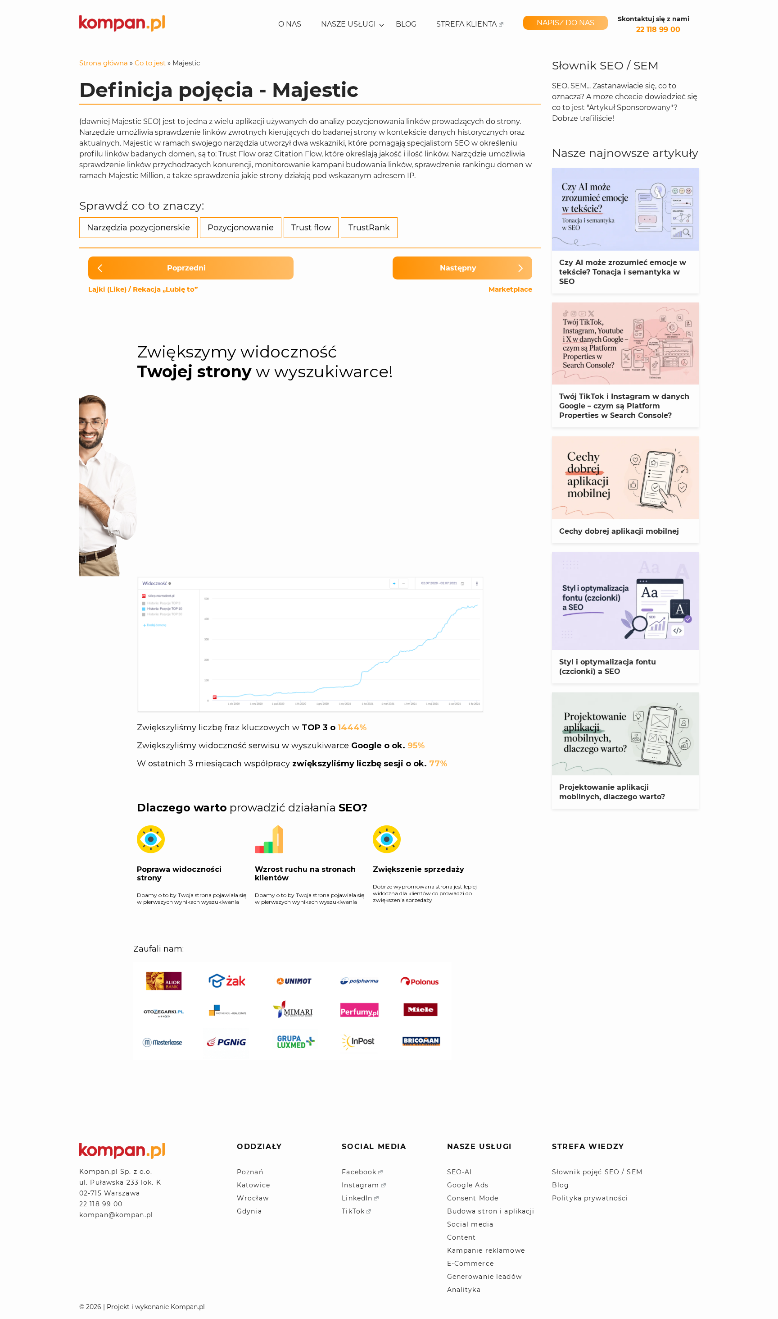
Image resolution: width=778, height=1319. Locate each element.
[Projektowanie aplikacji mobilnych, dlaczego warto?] (625, 733)
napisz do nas (565, 22)
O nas (289, 24)
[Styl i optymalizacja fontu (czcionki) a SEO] (625, 601)
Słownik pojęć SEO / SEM (597, 1172)
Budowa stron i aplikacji (491, 1211)
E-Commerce (470, 1263)
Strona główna (103, 63)
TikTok (353, 1211)
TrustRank (369, 228)
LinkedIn (357, 1198)
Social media (470, 1224)
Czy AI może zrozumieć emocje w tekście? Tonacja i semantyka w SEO (622, 272)
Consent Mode (472, 1198)
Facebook (359, 1172)
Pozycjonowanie (241, 228)
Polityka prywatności (590, 1198)
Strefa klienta (466, 24)
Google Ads (468, 1185)
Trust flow (311, 228)
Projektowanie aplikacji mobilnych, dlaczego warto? (612, 792)
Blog (406, 24)
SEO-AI (459, 1172)
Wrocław (253, 1198)
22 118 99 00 (658, 29)
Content (461, 1237)
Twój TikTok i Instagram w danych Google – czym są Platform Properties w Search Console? (624, 406)
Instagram (360, 1185)
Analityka (464, 1290)
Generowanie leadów (484, 1277)
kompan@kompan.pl (116, 1215)
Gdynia (249, 1211)
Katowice (253, 1185)
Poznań (250, 1172)
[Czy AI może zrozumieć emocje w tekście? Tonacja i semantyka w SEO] (625, 209)
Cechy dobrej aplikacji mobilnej (619, 531)
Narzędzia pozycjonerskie (138, 228)
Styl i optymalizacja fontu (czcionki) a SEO (607, 667)
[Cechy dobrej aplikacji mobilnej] (625, 477)
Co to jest (150, 63)
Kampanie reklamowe (486, 1250)
